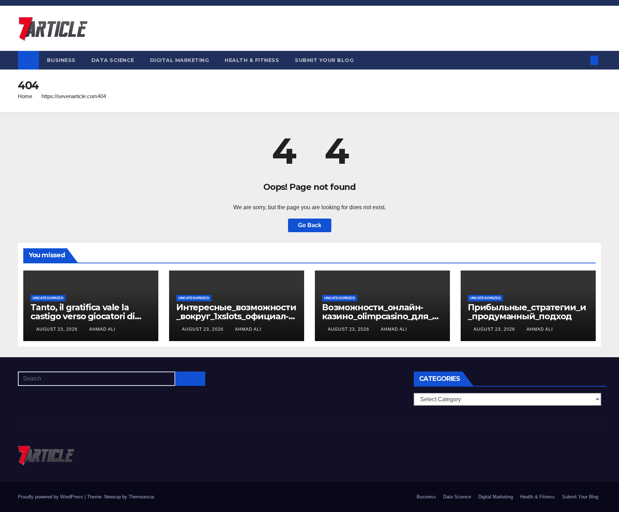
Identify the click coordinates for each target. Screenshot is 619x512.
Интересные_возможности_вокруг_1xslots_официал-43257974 (236, 316)
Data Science (112, 60)
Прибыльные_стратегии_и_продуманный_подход (527, 311)
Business (61, 60)
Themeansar (141, 496)
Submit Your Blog (324, 60)
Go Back (309, 225)
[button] (582, 60)
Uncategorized (48, 298)
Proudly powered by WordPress (51, 496)
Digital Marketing (179, 60)
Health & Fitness (252, 60)
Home (25, 96)
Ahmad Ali (102, 329)
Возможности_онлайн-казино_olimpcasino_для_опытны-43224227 (379, 316)
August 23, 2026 (57, 329)
